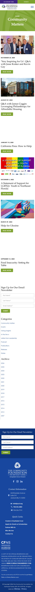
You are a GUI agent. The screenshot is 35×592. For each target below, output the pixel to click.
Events (3, 327)
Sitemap (17, 589)
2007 (2, 416)
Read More (7, 72)
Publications (5, 346)
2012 (2, 412)
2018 (2, 393)
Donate (26, 2)
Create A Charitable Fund (14, 521)
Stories (3, 353)
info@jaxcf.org (18, 503)
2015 (2, 404)
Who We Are (9, 530)
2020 (2, 386)
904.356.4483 (17, 507)
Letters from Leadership (9, 338)
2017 (2, 397)
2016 (2, 401)
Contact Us (9, 534)
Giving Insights (6, 331)
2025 (2, 367)
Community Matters (8, 323)
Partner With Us (10, 527)
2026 (2, 363)
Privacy (24, 589)
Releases (4, 349)
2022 (2, 378)
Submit (5, 311)
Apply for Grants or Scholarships (16, 524)
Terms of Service (11, 577)
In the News (5, 334)
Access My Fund (9, 2)
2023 (2, 374)
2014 (2, 408)
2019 (2, 389)
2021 (2, 382)
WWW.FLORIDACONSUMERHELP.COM (19, 563)
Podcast (4, 342)
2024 (2, 371)
